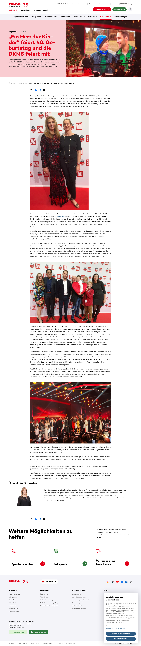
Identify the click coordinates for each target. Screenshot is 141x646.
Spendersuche (76, 594)
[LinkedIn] (126, 581)
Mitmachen (65, 17)
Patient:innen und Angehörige (49, 603)
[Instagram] (108, 581)
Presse (69, 3)
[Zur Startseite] (19, 5)
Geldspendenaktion (51, 17)
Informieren (25, 10)
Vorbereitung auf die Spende (80, 600)
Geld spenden (36, 17)
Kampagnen (92, 17)
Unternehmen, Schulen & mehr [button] (98, 3)
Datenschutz (35, 643)
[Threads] (131, 581)
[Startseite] (9, 83)
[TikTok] (113, 581)
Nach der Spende (77, 605)
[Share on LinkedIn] (40, 90)
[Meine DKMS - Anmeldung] (130, 9)
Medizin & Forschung (46, 600)
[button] (42, 563)
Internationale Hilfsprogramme (49, 605)
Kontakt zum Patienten (79, 608)
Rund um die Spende (40, 10)
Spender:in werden (21, 17)
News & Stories (106, 17)
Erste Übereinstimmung (79, 597)
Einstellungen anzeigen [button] (115, 629)
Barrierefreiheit (47, 643)
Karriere (84, 3)
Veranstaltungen (120, 17)
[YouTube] (117, 581)
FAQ (58, 3)
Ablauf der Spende (77, 603)
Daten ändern (76, 3)
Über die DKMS (44, 594)
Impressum (12, 643)
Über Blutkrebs (44, 597)
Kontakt (63, 3)
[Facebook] (122, 581)
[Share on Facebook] (36, 90)
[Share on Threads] (44, 90)
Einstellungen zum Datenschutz (65, 643)
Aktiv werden (13, 10)
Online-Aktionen (79, 17)
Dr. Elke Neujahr (60, 216)
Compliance (23, 643)
